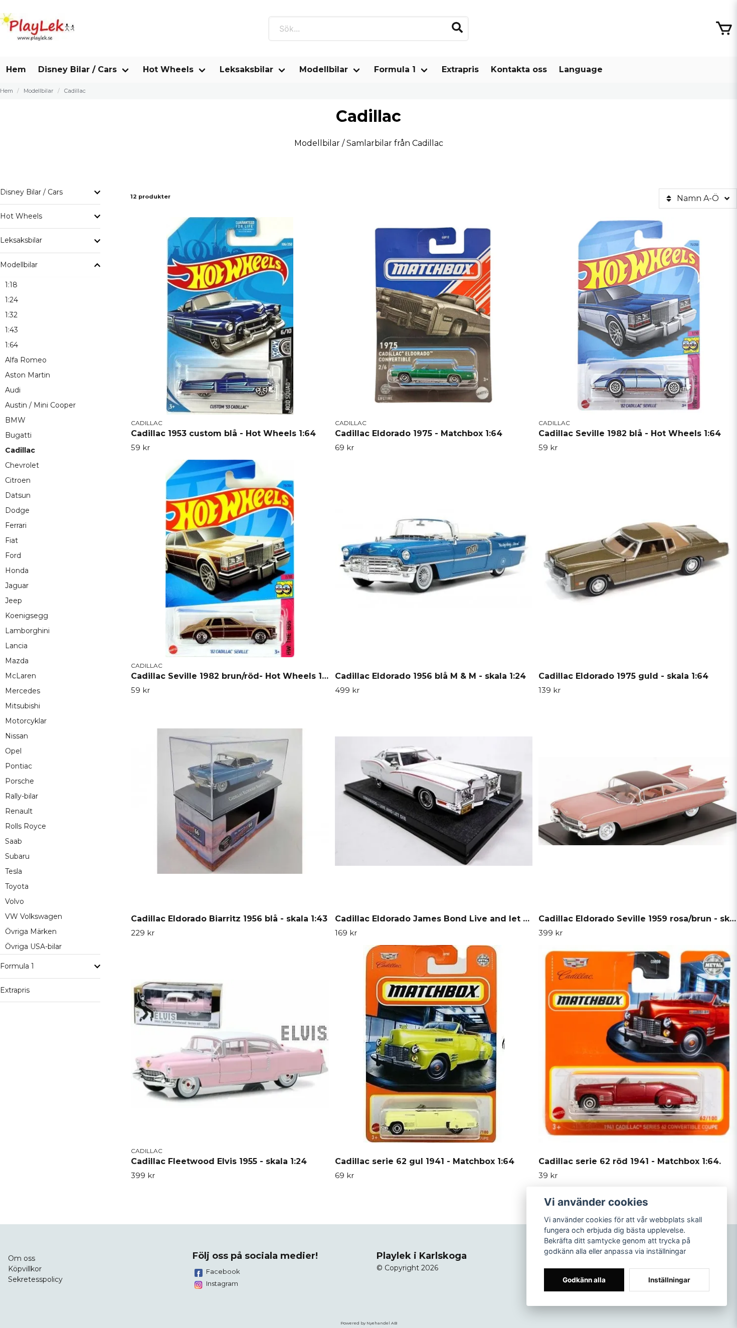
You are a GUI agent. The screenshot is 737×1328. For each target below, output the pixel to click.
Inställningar (669, 1280)
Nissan (16, 735)
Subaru (17, 856)
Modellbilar (323, 69)
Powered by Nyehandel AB (368, 1322)
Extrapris (460, 69)
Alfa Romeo (26, 359)
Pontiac (18, 766)
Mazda (17, 660)
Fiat (11, 540)
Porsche (19, 781)
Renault (19, 811)
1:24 (11, 299)
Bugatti (18, 435)
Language (581, 69)
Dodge (17, 510)
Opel (13, 750)
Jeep (13, 600)
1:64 (11, 344)
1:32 (11, 314)
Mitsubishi (22, 705)
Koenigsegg (26, 615)
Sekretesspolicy (35, 1279)
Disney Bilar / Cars (77, 69)
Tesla (13, 871)
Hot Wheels (168, 69)
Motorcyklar (26, 720)
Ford (13, 555)
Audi (13, 390)
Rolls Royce (25, 826)
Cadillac (20, 450)
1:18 (11, 284)
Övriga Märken (31, 931)
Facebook (223, 1271)
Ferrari (16, 525)
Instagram (222, 1283)
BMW (15, 420)
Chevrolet (22, 465)
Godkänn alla (584, 1280)
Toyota (17, 886)
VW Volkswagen (33, 916)
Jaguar (17, 585)
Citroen (18, 480)
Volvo (14, 901)
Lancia (16, 645)
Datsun (18, 495)
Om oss (21, 1258)
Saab (13, 841)
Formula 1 (395, 69)
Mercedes (22, 690)
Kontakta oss (519, 69)
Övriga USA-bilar (33, 946)
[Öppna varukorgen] (724, 29)
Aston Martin (27, 375)
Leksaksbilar (246, 69)
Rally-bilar (21, 796)
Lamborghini (27, 630)
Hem (16, 69)
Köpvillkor (25, 1268)
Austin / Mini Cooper (40, 405)
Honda (17, 570)
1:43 (11, 329)
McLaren (20, 675)
